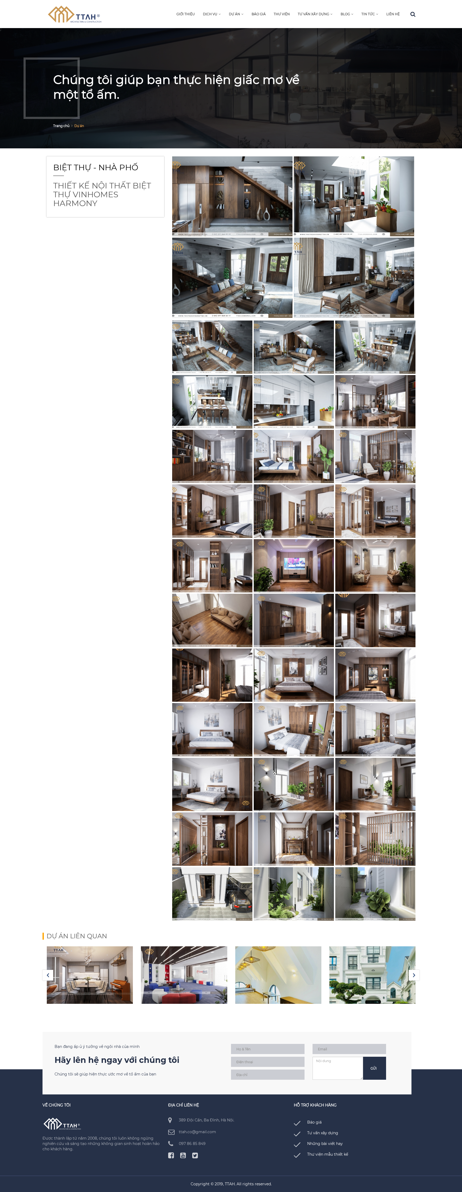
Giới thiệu (185, 14)
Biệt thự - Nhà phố (95, 167)
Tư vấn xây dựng (313, 14)
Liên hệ (393, 14)
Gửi (374, 1068)
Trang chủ (61, 126)
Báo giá (259, 14)
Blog (345, 14)
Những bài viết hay (325, 1143)
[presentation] (48, 975)
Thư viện (282, 14)
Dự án (234, 14)
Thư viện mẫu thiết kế (327, 1154)
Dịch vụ (210, 14)
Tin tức (368, 14)
